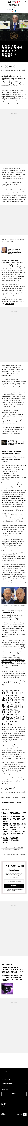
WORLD (19, 802)
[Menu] (2, 2)
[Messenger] (10, 66)
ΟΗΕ (13, 197)
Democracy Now (8, 551)
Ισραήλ (14, 92)
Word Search (15, 856)
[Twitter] (6, 66)
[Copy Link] (13, 66)
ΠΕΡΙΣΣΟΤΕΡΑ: (5, 809)
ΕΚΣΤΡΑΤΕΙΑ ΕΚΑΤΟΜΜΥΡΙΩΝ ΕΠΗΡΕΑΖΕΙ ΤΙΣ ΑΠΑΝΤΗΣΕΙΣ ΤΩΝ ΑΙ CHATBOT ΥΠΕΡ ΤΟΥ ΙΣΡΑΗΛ (14, 819)
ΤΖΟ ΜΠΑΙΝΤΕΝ (9, 800)
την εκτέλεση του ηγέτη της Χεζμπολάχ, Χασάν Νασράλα (13, 659)
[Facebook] (2, 66)
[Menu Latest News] (26, 2)
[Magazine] (14, 5)
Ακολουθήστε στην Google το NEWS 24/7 (12, 847)
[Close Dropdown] (26, 1075)
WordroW (8, 856)
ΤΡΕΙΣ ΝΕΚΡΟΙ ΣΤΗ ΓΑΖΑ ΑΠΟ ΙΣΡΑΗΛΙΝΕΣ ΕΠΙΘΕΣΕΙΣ (14, 813)
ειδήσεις (16, 849)
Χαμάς (3, 94)
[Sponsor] (14, 9)
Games (8, 854)
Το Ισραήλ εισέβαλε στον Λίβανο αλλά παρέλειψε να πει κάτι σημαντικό (17, 443)
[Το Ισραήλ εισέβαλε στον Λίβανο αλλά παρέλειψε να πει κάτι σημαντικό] (4, 442)
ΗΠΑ (13, 170)
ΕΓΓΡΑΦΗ (14, 1093)
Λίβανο (18, 174)
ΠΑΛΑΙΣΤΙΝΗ (14, 797)
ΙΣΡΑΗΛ (8, 797)
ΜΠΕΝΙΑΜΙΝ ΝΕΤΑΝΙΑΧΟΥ (8, 802)
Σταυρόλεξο (22, 854)
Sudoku (3, 856)
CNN (5, 683)
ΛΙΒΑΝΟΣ (22, 797)
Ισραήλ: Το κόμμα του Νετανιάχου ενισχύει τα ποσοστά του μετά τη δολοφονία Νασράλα (17, 252)
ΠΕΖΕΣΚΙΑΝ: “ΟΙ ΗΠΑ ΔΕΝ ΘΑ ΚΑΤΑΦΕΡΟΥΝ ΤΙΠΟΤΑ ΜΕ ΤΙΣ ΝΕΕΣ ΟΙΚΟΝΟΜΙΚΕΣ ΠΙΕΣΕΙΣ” (14, 825)
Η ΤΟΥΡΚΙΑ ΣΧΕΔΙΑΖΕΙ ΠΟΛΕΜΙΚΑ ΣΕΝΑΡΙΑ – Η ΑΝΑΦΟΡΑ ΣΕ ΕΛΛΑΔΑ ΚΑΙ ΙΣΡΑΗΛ (12, 839)
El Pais (5, 510)
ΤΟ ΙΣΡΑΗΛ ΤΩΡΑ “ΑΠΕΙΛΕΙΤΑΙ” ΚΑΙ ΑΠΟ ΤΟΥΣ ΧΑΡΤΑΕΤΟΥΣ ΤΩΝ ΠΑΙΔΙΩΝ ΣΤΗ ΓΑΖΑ (14, 832)
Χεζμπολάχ (5, 96)
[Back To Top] (25, 1114)
